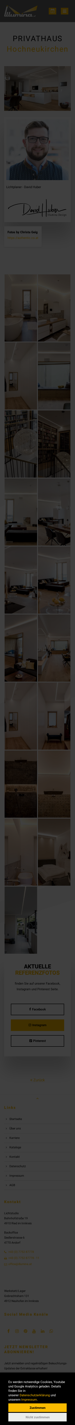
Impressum (29, 1399)
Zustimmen (37, 1407)
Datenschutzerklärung (35, 1395)
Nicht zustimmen (38, 1417)
